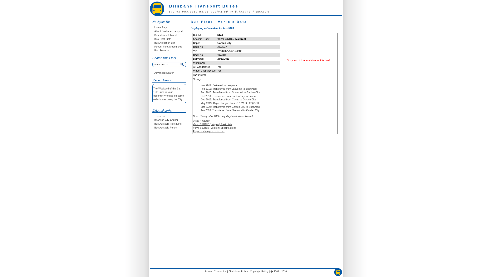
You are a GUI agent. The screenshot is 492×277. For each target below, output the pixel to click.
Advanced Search (164, 72)
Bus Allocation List (164, 42)
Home (208, 271)
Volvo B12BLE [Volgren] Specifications (214, 127)
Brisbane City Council (166, 119)
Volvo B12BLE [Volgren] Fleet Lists (212, 124)
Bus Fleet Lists (162, 39)
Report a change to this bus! (208, 131)
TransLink (159, 116)
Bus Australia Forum (165, 127)
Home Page (160, 27)
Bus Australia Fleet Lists (168, 123)
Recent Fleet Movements (168, 46)
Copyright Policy (259, 271)
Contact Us (220, 271)
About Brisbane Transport (168, 31)
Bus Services (161, 50)
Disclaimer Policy (238, 271)
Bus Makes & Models (166, 35)
